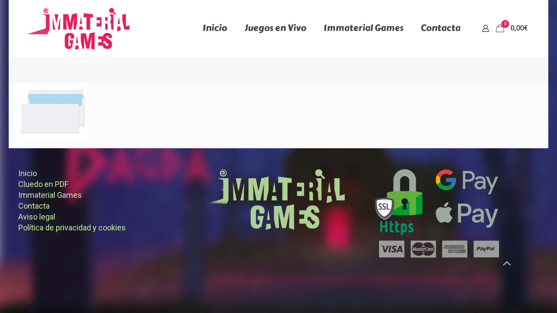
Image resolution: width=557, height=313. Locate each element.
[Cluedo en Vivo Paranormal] (78, 28)
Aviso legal (36, 216)
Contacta (34, 205)
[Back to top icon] (506, 263)
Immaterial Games (50, 195)
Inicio (27, 173)
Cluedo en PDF (43, 184)
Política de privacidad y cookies (72, 227)
